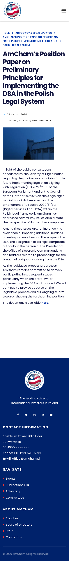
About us (12, 518)
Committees (15, 498)
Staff (9, 531)
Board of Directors (19, 524)
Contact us (14, 537)
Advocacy (13, 491)
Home (6, 33)
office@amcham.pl (26, 458)
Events (10, 478)
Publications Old (17, 485)
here (44, 303)
